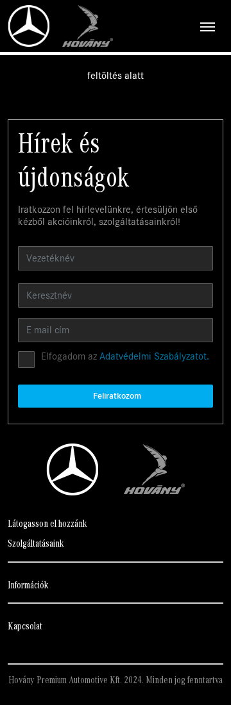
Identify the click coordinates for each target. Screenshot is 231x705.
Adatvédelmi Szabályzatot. (154, 356)
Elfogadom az (125, 356)
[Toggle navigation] (168, 26)
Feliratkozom (117, 395)
